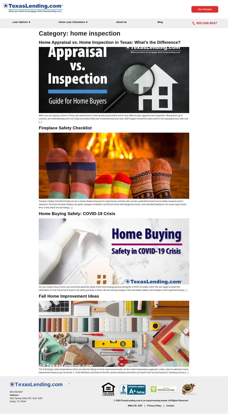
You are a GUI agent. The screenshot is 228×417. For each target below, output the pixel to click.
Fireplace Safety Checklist (65, 128)
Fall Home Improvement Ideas (69, 296)
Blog (160, 22)
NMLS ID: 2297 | (137, 406)
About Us (121, 22)
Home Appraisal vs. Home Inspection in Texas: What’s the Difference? (110, 42)
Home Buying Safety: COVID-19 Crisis (77, 213)
